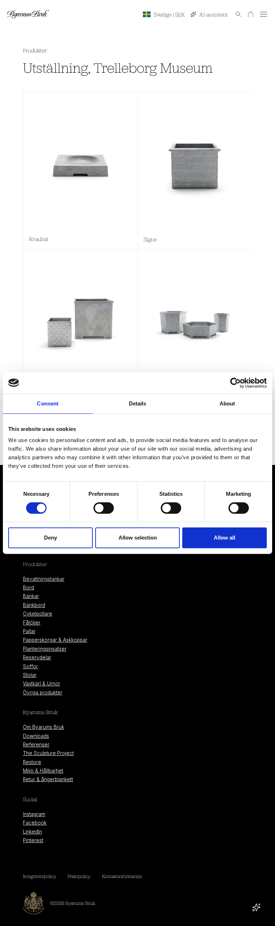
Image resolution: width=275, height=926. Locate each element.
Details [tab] (137, 403)
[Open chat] (256, 907)
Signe (150, 239)
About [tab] (227, 403)
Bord (28, 587)
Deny (50, 538)
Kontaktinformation (122, 876)
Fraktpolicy (79, 876)
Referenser (36, 744)
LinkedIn (32, 832)
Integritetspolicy (39, 876)
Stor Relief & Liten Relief (58, 396)
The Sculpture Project (48, 753)
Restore (32, 762)
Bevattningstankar (43, 579)
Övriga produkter (42, 692)
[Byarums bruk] (28, 14)
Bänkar (31, 596)
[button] (235, 14)
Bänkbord (34, 605)
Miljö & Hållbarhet (43, 771)
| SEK (169, 14)
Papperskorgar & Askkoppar (55, 640)
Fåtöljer (31, 623)
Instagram (34, 814)
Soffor (30, 666)
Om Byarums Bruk (43, 727)
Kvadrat (38, 239)
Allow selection (138, 538)
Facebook (35, 823)
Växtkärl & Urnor (41, 684)
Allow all (224, 538)
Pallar (29, 631)
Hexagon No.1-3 (163, 397)
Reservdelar (37, 657)
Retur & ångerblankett (48, 779)
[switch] (103, 508)
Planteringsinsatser (45, 649)
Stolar (30, 675)
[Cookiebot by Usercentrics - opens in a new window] (235, 382)
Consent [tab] (47, 403)
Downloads (36, 736)
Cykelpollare (37, 614)
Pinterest (33, 840)
